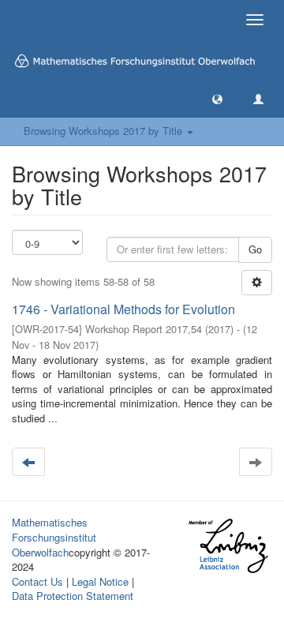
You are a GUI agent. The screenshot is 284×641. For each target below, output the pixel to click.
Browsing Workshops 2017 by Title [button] (104, 130)
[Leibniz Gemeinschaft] (227, 545)
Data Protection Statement (72, 595)
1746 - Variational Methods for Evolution (123, 309)
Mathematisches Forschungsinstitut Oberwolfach (54, 537)
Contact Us (37, 581)
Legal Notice (100, 581)
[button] (217, 98)
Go (255, 249)
